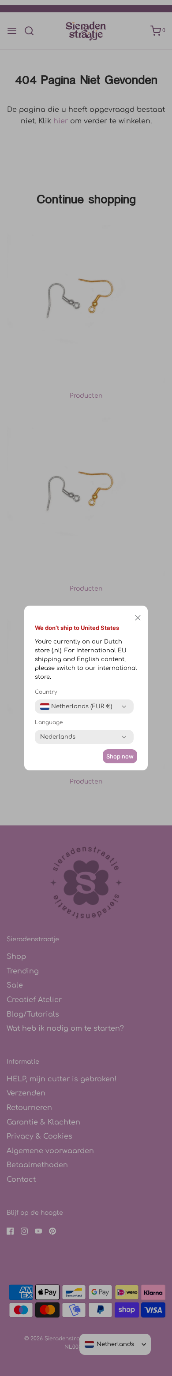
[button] (138, 617)
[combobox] (76, 706)
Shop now (120, 756)
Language (49, 722)
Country (46, 692)
